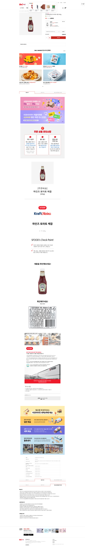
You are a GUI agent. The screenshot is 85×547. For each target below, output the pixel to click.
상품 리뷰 (42, 92)
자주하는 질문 (30, 535)
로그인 (58, 2)
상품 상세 (27, 92)
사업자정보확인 (27, 544)
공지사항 (53, 541)
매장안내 (61, 2)
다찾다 (82, 4)
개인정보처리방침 (54, 540)
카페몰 (27, 7)
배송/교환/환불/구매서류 (58, 92)
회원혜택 (53, 542)
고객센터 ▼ (64, 2)
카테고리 (22, 7)
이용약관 (53, 539)
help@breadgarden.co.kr (35, 542)
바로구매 (58, 37)
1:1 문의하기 (25, 535)
